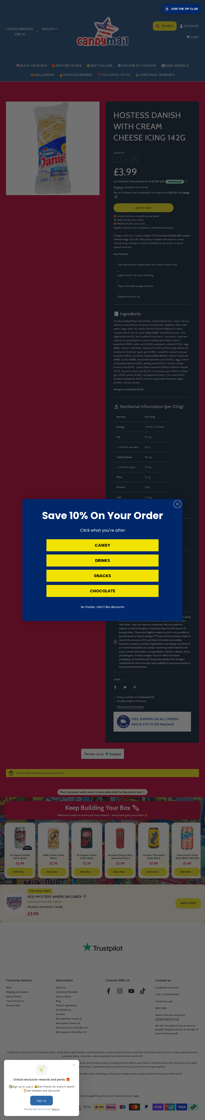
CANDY (102, 545)
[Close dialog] (177, 504)
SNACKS (102, 576)
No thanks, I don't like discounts (102, 607)
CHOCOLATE (102, 591)
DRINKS (102, 560)
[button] (181, 9)
